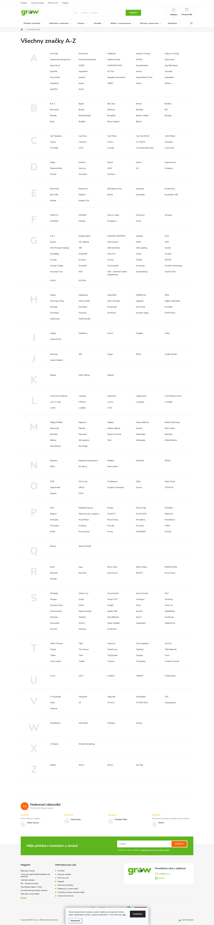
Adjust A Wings (143, 53)
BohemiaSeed (85, 115)
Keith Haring (84, 375)
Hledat (133, 12)
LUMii (52, 408)
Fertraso (168, 215)
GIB (80, 248)
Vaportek (111, 696)
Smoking (169, 599)
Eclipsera (140, 188)
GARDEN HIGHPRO (116, 236)
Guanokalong (142, 271)
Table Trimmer (56, 643)
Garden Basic (84, 236)
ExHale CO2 (84, 200)
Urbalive (111, 675)
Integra (53, 333)
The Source (84, 649)
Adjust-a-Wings (172, 53)
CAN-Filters (170, 136)
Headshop (83, 295)
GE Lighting (84, 242)
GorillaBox (54, 253)
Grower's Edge (56, 265)
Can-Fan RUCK (142, 136)
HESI (167, 295)
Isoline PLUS (55, 339)
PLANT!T (111, 513)
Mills (109, 440)
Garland (139, 236)
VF (80, 702)
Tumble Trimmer (172, 661)
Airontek (168, 71)
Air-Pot (110, 71)
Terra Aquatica (142, 643)
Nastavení (75, 920)
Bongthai (111, 115)
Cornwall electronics (145, 148)
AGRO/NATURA (114, 65)
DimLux (82, 168)
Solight (110, 605)
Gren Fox (111, 253)
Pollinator (54, 519)
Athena (168, 83)
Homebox (83, 307)
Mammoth (54, 428)
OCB (52, 481)
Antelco (82, 77)
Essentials (140, 194)
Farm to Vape (113, 215)
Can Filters (112, 136)
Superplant (141, 623)
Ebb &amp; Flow (114, 188)
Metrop (53, 440)
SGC (167, 593)
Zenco (81, 765)
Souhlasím (137, 914)
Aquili (81, 83)
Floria (138, 221)
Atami (138, 83)
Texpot (53, 649)
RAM (52, 567)
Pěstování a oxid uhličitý (30, 894)
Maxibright (140, 434)
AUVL (81, 89)
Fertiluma (140, 215)
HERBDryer (141, 295)
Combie (110, 148)
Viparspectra (170, 702)
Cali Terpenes (56, 136)
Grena (138, 253)
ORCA (81, 487)
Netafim (110, 460)
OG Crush (83, 481)
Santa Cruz (83, 593)
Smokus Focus (56, 605)
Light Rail (111, 396)
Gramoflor (83, 253)
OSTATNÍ (169, 487)
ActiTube (54, 53)
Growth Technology (173, 265)
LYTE (109, 408)
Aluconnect (55, 77)
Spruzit (139, 611)
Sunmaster (55, 623)
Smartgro (140, 599)
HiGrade (53, 307)
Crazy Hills (169, 148)
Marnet (139, 428)
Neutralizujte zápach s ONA (31, 887)
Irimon (110, 333)
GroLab (53, 259)
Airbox (139, 71)
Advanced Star (113, 59)
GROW (168, 259)
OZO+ (81, 493)
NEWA (168, 460)
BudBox (82, 121)
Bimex (139, 103)
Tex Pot (168, 643)
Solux (138, 605)
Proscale (140, 525)
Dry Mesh (83, 174)
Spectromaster (85, 611)
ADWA (139, 59)
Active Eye (83, 53)
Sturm (138, 617)
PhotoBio (169, 507)
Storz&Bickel (113, 617)
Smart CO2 (112, 599)
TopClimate (112, 655)
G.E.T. (52, 236)
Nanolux (53, 460)
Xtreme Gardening (87, 744)
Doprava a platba (37, 3)
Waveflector (55, 723)
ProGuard (54, 525)
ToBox (53, 655)
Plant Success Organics (89, 513)
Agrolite (53, 71)
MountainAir (55, 446)
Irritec (167, 333)
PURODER (141, 531)
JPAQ (138, 354)
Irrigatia (139, 333)
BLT (166, 109)
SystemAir (112, 629)
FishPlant (54, 221)
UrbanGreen (170, 675)
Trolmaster (141, 661)
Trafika (82, 661)
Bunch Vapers (113, 121)
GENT (138, 242)
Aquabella (169, 77)
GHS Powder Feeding (59, 248)
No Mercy (83, 466)
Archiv (24, 898)
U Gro (52, 675)
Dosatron (169, 168)
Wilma (139, 723)
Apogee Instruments (116, 77)
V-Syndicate (55, 696)
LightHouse (141, 396)
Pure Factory (84, 531)
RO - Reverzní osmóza (29, 883)
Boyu (52, 121)
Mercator (169, 434)
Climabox (169, 142)
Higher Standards (172, 301)
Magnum (82, 422)
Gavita (53, 242)
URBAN (139, 675)
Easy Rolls (54, 188)
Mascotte (83, 434)
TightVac (140, 649)
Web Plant (83, 723)
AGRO (81, 65)
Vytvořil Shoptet (187, 920)
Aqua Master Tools (144, 77)
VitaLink (53, 708)
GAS (167, 236)
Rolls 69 (53, 573)
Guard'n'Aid (170, 271)
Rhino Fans (112, 567)
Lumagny (140, 402)
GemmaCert (112, 242)
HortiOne (111, 312)
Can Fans (83, 136)
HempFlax (111, 295)
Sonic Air (169, 605)
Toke (81, 655)
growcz (162, 878)
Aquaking (54, 83)
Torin (167, 655)
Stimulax (54, 617)
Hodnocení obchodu (65, 896)
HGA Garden (84, 301)
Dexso (139, 162)
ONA (138, 481)
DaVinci (82, 162)
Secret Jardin (113, 593)
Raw (81, 567)
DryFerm (111, 174)
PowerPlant (84, 519)
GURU (53, 280)
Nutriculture (112, 466)
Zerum (110, 765)
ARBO (110, 83)
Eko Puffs (54, 194)
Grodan (168, 253)
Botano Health (142, 115)
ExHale (53, 200)
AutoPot (53, 89)
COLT (81, 148)
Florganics (112, 221)
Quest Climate (85, 546)
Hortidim (169, 307)
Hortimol (83, 312)
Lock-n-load (55, 402)
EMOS (110, 194)
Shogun (53, 599)
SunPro (82, 623)
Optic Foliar (170, 481)
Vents (52, 702)
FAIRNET (83, 215)
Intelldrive (83, 333)
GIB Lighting (141, 248)
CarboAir (83, 142)
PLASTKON (141, 513)
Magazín (65, 3)
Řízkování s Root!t (28, 871)
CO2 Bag (54, 148)
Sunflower (169, 617)
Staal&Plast (170, 611)
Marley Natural (113, 428)
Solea (81, 605)
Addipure (111, 53)
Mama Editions (142, 422)
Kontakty (24, 3)
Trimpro (110, 661)
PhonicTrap (141, 507)
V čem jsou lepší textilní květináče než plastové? (35, 875)
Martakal (54, 434)
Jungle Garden (171, 354)
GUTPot (82, 280)
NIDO (52, 466)
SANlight (54, 593)
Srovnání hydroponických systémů (34, 890)
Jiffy (80, 354)
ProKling (82, 525)
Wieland (111, 723)
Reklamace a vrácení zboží (68, 889)
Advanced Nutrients (87, 59)
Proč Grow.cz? (53, 3)
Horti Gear (140, 307)
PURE (52, 531)
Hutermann (55, 318)
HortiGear (54, 312)
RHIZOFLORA (171, 567)
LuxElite (82, 408)
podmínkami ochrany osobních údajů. (155, 850)
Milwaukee (140, 440)
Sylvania (82, 629)
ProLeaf (110, 525)
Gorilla (168, 248)
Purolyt (168, 531)
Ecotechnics (170, 188)
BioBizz (168, 103)
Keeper (53, 375)
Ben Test (111, 103)
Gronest (82, 259)
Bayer (81, 103)
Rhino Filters (141, 567)
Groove (110, 259)
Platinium (169, 513)
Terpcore (111, 643)
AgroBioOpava (171, 65)
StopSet (82, 617)
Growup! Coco (56, 271)
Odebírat (179, 844)
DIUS (109, 168)
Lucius (110, 402)
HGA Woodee (113, 301)
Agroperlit (83, 71)
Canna (53, 142)
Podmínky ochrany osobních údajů (71, 892)
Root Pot (82, 573)
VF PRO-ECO (142, 702)
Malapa (110, 422)
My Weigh (83, 446)
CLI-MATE (140, 142)
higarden (140, 301)
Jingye (110, 354)
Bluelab (53, 115)
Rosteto (53, 579)
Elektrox (82, 194)
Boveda (168, 115)
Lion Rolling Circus (173, 396)
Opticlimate (55, 487)
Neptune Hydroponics (88, 460)
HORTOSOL (170, 312)
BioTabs (139, 109)
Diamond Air (170, 162)
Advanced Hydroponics (60, 59)
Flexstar (82, 221)
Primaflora (140, 519)
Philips (110, 507)
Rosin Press (170, 573)
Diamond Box (56, 168)
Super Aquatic (113, 623)
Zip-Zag (139, 765)
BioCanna (54, 109)
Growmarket (112, 265)
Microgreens (84, 440)
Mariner (82, 428)
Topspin (139, 655)
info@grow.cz (164, 874)
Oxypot (53, 493)
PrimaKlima (170, 519)
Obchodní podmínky (65, 885)
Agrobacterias (142, 65)
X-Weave (54, 744)
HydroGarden (85, 318)
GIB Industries (113, 248)
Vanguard (83, 696)
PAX (52, 507)
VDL (167, 696)
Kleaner (110, 375)
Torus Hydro (55, 661)
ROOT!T (139, 573)
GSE (80, 271)
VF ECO (110, 702)
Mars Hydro (170, 428)
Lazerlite (82, 396)
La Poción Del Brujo (58, 396)
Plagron (53, 513)
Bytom (139, 121)
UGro (81, 675)
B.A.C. (53, 103)
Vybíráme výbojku (27, 880)
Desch (110, 162)
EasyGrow (83, 188)
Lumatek (168, 402)
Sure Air (53, 629)
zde (124, 914)
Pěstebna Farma (86, 507)
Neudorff (140, 460)
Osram (139, 487)
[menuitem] (33, 23)
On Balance (112, 481)
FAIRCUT (54, 215)
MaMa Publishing (172, 422)
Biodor (82, 109)
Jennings (54, 354)
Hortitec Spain (142, 312)
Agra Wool (169, 59)
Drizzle (53, 174)
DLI (137, 168)
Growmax (140, 265)
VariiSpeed (140, 696)
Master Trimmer (114, 434)
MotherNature (171, 440)
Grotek (139, 259)
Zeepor (53, 765)
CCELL (110, 142)
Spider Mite (112, 611)
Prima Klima (112, 519)
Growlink (83, 265)
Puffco (167, 525)
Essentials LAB (171, 194)
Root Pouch (112, 573)
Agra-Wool (55, 65)
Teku (81, 643)
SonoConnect (56, 611)
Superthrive (170, 623)
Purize (110, 531)
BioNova (111, 109)
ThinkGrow (112, 649)
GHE (167, 242)
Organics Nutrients (115, 487)
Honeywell (112, 307)
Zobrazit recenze (47, 808)
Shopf (81, 599)
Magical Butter (56, 422)
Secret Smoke (142, 593)
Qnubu (53, 546)
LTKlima (82, 402)
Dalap (52, 162)
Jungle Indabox (56, 360)
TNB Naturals (171, 649)
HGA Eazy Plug (57, 301)
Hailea (52, 295)
